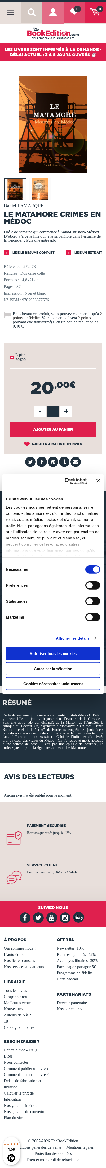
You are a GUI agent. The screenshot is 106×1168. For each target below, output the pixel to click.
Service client (42, 865)
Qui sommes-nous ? (20, 948)
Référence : (13, 266)
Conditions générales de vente (37, 1147)
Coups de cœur (16, 996)
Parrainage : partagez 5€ (76, 967)
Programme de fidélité (75, 973)
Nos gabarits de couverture (25, 1111)
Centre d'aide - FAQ (20, 1050)
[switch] (92, 585)
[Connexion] (53, 16)
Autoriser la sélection (53, 668)
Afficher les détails (73, 638)
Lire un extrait (88, 252)
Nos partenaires (69, 1009)
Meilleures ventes (18, 1003)
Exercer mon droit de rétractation (53, 1159)
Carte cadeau (67, 979)
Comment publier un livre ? (26, 1068)
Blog (8, 1056)
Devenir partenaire (72, 1003)
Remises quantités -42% (76, 954)
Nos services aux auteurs (24, 967)
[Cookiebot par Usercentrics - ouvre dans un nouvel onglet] (65, 481)
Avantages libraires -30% (77, 960)
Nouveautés (13, 1009)
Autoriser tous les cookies (53, 653)
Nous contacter (16, 1062)
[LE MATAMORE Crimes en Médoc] (53, 171)
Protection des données (53, 1153)
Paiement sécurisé (46, 826)
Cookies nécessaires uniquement (53, 683)
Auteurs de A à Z (18, 1015)
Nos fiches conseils (19, 960)
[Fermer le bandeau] (98, 481)
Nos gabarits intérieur (21, 1105)
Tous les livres (15, 990)
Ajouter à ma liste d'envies (56, 444)
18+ (7, 1021)
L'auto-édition (15, 954)
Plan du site (13, 1118)
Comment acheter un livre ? (26, 1074)
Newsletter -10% (70, 948)
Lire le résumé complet (33, 252)
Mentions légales (80, 1147)
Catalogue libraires (19, 1027)
